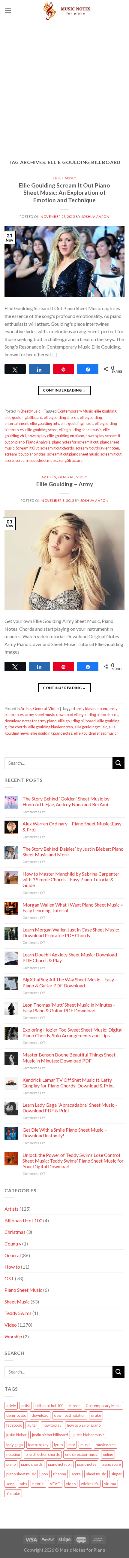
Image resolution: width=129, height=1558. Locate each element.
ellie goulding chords (61, 417)
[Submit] (118, 763)
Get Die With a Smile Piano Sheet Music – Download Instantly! (64, 1132)
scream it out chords (57, 448)
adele (11, 1405)
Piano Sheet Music (23, 1290)
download (40, 1415)
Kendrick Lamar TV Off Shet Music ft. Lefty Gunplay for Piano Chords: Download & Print (68, 1082)
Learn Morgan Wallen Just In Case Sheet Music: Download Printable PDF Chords (70, 932)
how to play (52, 1425)
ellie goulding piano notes (51, 733)
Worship (13, 1336)
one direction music (81, 1454)
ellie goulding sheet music (80, 429)
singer (116, 1473)
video (71, 1483)
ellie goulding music (77, 423)
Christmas (15, 1232)
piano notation (60, 1464)
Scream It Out (27, 448)
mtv (71, 1444)
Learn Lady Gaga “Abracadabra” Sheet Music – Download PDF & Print (70, 1107)
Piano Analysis (38, 442)
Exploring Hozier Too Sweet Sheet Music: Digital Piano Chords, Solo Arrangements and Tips (72, 1032)
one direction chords (43, 1454)
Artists (48, 477)
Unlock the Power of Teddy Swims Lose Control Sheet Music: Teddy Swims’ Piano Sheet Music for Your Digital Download (73, 1160)
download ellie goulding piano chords (87, 714)
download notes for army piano (30, 720)
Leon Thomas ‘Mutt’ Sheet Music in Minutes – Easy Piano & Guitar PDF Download (69, 1007)
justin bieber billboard (50, 1434)
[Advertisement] (64, 85)
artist (25, 1405)
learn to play (38, 1444)
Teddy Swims (18, 1313)
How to (12, 1267)
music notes (106, 1444)
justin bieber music (89, 1434)
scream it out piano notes (25, 454)
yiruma (110, 1483)
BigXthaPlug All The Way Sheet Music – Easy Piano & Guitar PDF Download (68, 982)
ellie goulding (105, 411)
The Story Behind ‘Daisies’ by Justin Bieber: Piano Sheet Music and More (73, 851)
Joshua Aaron (95, 216)
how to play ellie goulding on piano (56, 435)
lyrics (58, 1444)
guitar (32, 1425)
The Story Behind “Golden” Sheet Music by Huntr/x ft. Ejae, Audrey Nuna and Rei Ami (66, 801)
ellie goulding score (41, 429)
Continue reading (64, 390)
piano (11, 1464)
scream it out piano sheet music (73, 454)
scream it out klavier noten (97, 448)
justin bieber (16, 1434)
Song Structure (70, 460)
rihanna (59, 1473)
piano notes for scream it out (75, 442)
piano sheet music (21, 1473)
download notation (70, 1415)
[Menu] (8, 10)
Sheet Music (64, 178)
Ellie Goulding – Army (64, 483)
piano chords (32, 1464)
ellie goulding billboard (23, 417)
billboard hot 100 (49, 1405)
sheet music (96, 1473)
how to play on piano (83, 1425)
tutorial (38, 1483)
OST (9, 1278)
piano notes (86, 1464)
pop (44, 1473)
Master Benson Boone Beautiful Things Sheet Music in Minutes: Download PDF (69, 1057)
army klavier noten (91, 708)
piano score (111, 1464)
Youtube (13, 1493)
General (66, 477)
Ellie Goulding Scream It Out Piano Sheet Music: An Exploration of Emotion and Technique (64, 193)
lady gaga (14, 1444)
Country (12, 1243)
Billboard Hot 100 (23, 1220)
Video (82, 477)
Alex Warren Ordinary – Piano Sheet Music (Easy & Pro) (72, 826)
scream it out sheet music (36, 460)
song (10, 1483)
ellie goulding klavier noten (50, 726)
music (85, 1444)
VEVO (55, 1483)
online (108, 1454)
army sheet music (40, 714)
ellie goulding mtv (44, 423)
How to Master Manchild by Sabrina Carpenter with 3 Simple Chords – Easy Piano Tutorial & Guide (70, 879)
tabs (23, 1483)
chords (74, 1405)
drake (96, 1415)
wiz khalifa (90, 1483)
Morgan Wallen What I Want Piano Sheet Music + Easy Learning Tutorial (73, 907)
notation (13, 1454)
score (76, 1473)
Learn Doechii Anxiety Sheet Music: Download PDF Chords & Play (69, 957)
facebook (14, 1425)
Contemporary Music (75, 411)
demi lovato (16, 1415)
